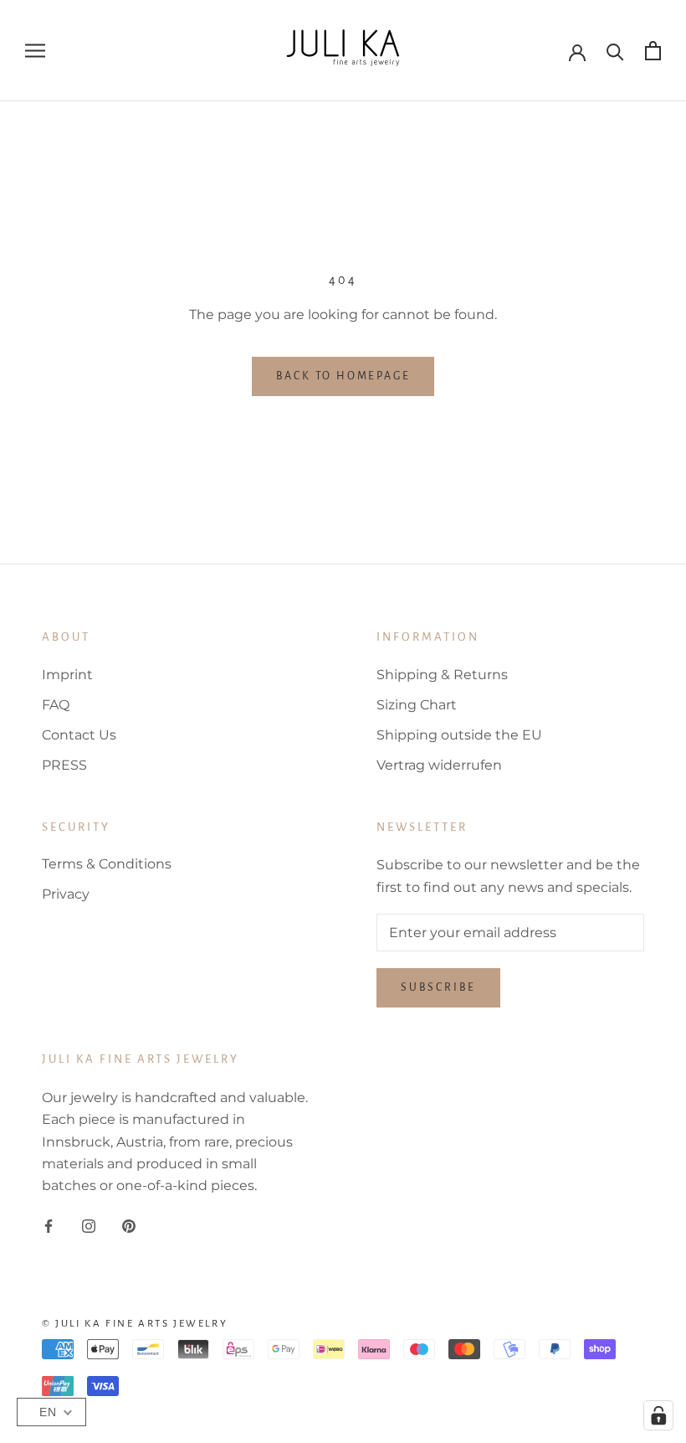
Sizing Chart (416, 705)
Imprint (67, 675)
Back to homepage (343, 376)
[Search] (615, 50)
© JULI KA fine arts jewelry (135, 1323)
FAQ (55, 705)
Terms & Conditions (107, 864)
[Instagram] (88, 1225)
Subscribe (438, 987)
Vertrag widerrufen (439, 765)
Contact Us (79, 735)
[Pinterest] (129, 1225)
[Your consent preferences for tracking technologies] (658, 1415)
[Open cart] (653, 50)
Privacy (66, 894)
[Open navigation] (35, 51)
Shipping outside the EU (459, 735)
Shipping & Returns (442, 675)
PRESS (64, 765)
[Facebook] (48, 1225)
